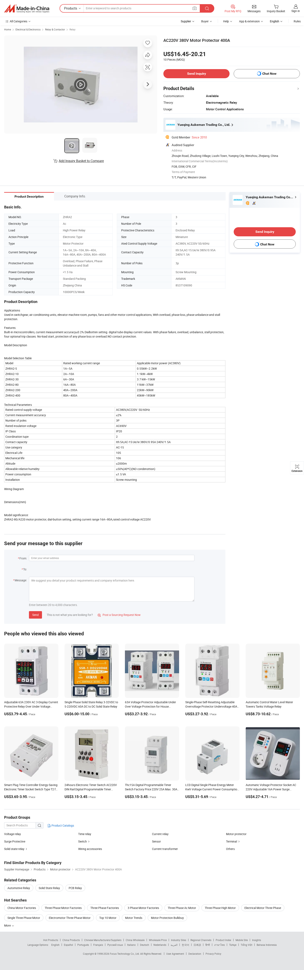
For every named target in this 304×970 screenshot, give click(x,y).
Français (98, 944)
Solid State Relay (49, 888)
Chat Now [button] (269, 74)
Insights (256, 940)
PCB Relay (75, 888)
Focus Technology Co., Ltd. (125, 953)
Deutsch (144, 944)
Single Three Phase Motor (23, 918)
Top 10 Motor (107, 918)
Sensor (156, 841)
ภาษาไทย (219, 944)
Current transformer (165, 849)
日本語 (197, 944)
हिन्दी (207, 944)
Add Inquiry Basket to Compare (81, 161)
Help (226, 21)
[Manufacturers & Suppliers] (26, 8)
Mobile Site (242, 940)
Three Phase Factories (104, 908)
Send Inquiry (196, 74)
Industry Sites (178, 940)
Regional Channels (200, 940)
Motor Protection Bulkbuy (167, 918)
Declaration (194, 953)
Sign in (295, 11)
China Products (71, 940)
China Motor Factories (21, 908)
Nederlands (159, 944)
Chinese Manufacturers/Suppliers (102, 940)
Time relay (84, 834)
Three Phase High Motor (220, 908)
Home (7, 29)
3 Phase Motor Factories (143, 908)
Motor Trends (133, 918)
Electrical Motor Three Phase (262, 908)
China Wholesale (135, 940)
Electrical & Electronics (28, 29)
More (7, 925)
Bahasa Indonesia (267, 944)
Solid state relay (14, 849)
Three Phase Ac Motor (182, 908)
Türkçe (232, 944)
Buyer (205, 21)
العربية (174, 944)
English (55, 944)
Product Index (223, 940)
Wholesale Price (158, 940)
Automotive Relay (18, 888)
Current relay (160, 834)
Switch (82, 841)
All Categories (18, 21)
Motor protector (236, 834)
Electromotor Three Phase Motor (70, 918)
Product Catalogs (62, 825)
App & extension (249, 21)
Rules (297, 21)
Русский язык (115, 944)
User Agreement (175, 953)
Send (35, 615)
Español (68, 944)
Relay (72, 29)
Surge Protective (14, 841)
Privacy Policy (213, 953)
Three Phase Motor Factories (63, 908)
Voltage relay (12, 834)
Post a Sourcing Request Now (119, 615)
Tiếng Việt (246, 944)
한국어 (185, 944)
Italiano (131, 944)
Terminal (231, 841)
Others (230, 849)
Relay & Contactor (55, 29)
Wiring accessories (90, 849)
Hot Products (50, 940)
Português (83, 944)
